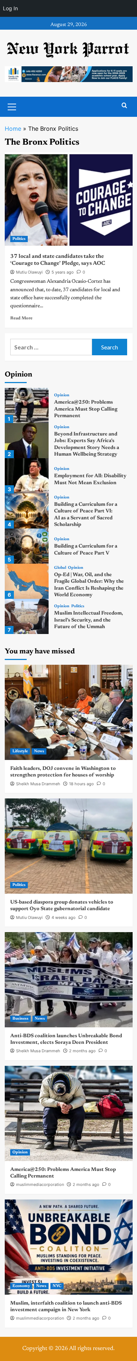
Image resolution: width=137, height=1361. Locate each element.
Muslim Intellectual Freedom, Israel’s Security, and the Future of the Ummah (88, 620)
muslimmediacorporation (40, 1184)
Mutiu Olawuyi (29, 272)
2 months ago (82, 1050)
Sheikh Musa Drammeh (38, 783)
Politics (19, 239)
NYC (57, 1286)
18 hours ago (81, 783)
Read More (21, 318)
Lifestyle (20, 751)
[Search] (124, 105)
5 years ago (63, 272)
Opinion (61, 395)
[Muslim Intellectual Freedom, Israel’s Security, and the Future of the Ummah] (27, 616)
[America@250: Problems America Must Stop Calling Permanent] (27, 405)
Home (13, 128)
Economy (21, 1286)
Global (60, 568)
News (39, 751)
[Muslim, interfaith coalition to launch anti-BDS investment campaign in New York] (69, 1247)
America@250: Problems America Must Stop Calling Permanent (85, 409)
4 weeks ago (64, 917)
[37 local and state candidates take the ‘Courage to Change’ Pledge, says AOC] (69, 200)
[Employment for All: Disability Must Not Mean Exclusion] (27, 475)
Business (20, 1019)
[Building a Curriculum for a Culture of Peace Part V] (27, 546)
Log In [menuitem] (10, 8)
